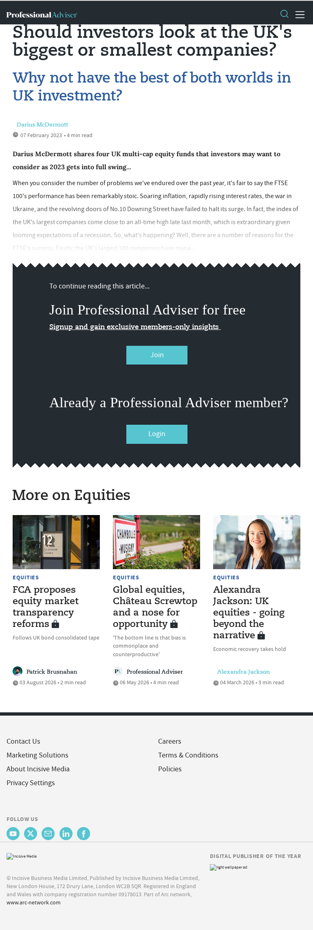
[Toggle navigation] (297, 14)
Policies (170, 769)
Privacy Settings (31, 783)
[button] (284, 14)
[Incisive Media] (22, 855)
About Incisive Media (38, 769)
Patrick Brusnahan (51, 672)
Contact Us (23, 741)
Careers (169, 741)
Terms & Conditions (188, 755)
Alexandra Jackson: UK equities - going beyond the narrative (248, 613)
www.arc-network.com (34, 902)
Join (157, 355)
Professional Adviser (155, 672)
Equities (26, 577)
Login (156, 434)
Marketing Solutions (37, 755)
